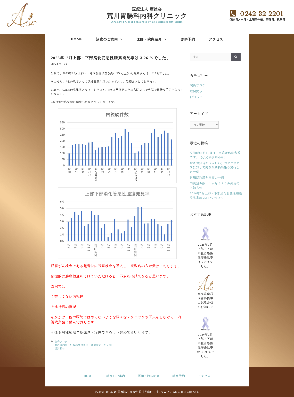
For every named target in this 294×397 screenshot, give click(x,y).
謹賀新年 (60, 348)
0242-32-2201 (261, 14)
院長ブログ (61, 341)
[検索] (236, 57)
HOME (77, 39)
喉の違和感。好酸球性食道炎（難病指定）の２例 (83, 345)
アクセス (216, 39)
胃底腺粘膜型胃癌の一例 (207, 177)
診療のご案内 (107, 39)
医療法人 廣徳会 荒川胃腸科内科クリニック (145, 391)
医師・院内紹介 (149, 39)
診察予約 (188, 39)
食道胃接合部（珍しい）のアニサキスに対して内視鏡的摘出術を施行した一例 (215, 167)
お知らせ (196, 97)
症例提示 (196, 91)
